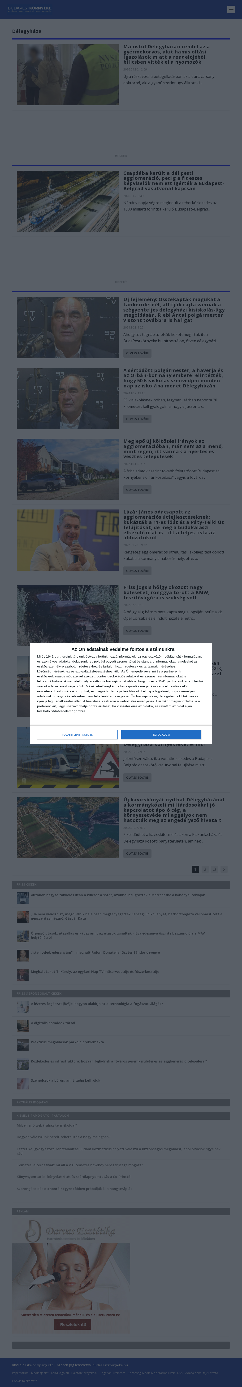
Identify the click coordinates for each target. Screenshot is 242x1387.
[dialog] (121, 693)
